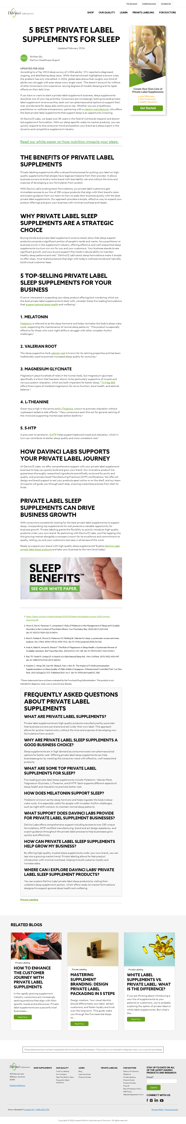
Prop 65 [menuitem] (126, 1086)
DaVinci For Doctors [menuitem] (130, 1071)
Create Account (149, 3)
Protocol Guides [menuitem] (85, 1077)
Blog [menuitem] (80, 1071)
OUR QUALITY (107, 12)
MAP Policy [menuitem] (127, 1091)
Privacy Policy (158, 1109)
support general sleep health (42, 304)
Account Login (171, 1109)
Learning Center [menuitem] (85, 1074)
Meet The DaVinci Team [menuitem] (65, 1077)
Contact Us (166, 3)
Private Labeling (143, 12)
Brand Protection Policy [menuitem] (132, 1089)
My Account (132, 3)
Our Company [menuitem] (61, 1074)
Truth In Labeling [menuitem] (62, 1071)
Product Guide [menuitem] (128, 1080)
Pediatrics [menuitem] (127, 1074)
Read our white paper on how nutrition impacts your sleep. (69, 141)
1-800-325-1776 (42, 1109)
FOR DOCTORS (167, 12)
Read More (22, 1017)
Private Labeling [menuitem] (129, 1077)
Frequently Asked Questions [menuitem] (62, 1081)
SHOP (90, 12)
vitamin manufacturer (96, 109)
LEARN (124, 12)
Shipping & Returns (17, 1085)
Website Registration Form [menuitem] (133, 1094)
